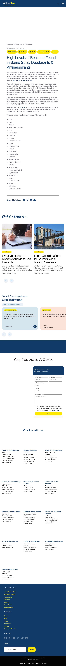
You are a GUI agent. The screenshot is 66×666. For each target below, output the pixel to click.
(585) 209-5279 (53, 489)
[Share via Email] (34, 200)
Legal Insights (11, 44)
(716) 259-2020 (9, 460)
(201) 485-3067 (53, 521)
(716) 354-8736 (10, 517)
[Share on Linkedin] (31, 200)
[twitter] (18, 638)
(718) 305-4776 (31, 459)
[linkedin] (26, 638)
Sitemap (6, 626)
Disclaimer (7, 623)
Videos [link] (6, 621)
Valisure (22, 107)
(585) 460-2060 (10, 547)
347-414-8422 (31, 549)
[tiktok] (22, 638)
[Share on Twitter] (27, 200)
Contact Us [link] (22, 663)
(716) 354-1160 (31, 489)
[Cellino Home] (9, 3)
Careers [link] (6, 602)
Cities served (8, 597)
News (6, 616)
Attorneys (7, 599)
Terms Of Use (55, 410)
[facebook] (5, 638)
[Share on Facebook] (24, 200)
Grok (56, 51)
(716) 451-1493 (10, 456)
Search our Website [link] (10, 629)
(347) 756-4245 (10, 489)
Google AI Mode (45, 51)
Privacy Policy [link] (30, 663)
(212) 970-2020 (30, 461)
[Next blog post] (12, 280)
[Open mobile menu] (63, 3)
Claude (33, 51)
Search (31, 649)
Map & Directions (6, 462)
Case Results (8, 605)
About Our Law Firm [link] (10, 592)
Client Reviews (8, 607)
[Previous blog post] (6, 280)
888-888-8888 (59, 3)
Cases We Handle (9, 594)
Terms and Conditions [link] (41, 663)
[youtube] (14, 638)
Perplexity (23, 51)
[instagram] (10, 638)
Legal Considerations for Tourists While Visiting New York (47, 259)
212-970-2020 (29, 521)
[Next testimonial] (10, 334)
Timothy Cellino (6, 273)
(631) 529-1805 (53, 458)
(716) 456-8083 (53, 547)
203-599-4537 (31, 519)
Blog (5, 618)
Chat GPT (12, 51)
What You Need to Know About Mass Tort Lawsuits (16, 259)
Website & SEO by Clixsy (33, 659)
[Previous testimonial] (4, 334)
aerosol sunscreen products (23, 80)
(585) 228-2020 (52, 491)
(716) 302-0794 (10, 577)
